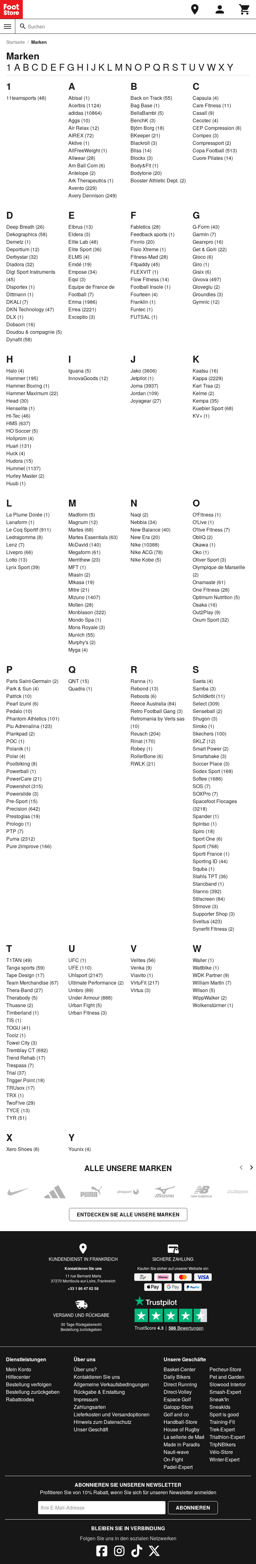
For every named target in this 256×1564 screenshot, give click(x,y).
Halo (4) (15, 370)
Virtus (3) (140, 990)
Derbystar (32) (22, 256)
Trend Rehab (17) (25, 1057)
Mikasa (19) (81, 582)
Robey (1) (141, 748)
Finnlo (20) (142, 241)
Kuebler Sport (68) (213, 408)
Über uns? (85, 1369)
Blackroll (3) (143, 142)
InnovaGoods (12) (88, 378)
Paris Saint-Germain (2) (32, 681)
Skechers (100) (209, 733)
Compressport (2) (212, 142)
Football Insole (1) (150, 286)
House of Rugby (181, 1429)
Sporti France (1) (211, 853)
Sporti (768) (206, 846)
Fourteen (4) (144, 294)
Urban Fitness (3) (87, 1012)
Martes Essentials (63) (93, 537)
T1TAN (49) (19, 960)
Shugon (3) (205, 718)
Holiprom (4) (20, 438)
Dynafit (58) (19, 339)
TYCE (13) (18, 1110)
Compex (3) (206, 135)
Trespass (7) (20, 1065)
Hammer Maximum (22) (32, 393)
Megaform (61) (84, 552)
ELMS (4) (78, 256)
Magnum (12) (83, 522)
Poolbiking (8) (21, 763)
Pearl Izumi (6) (22, 703)
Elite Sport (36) (84, 249)
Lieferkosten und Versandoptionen (112, 1414)
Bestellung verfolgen (29, 1384)
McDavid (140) (84, 544)
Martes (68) (80, 529)
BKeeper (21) (145, 135)
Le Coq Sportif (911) (28, 529)
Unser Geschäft (91, 1429)
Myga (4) (78, 649)
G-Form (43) (206, 226)
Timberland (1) (22, 1012)
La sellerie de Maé (184, 1436)
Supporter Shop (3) (214, 913)
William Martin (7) (212, 982)
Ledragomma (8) (24, 537)
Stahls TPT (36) (210, 876)
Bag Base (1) (145, 105)
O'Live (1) (203, 522)
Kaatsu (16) (205, 370)
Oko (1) (201, 552)
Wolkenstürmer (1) (213, 1005)
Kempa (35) (206, 400)
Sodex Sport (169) (213, 771)
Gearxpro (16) (208, 241)
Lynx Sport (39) (23, 567)
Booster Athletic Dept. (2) (158, 180)
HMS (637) (18, 423)
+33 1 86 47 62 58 (83, 1288)
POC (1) (15, 741)
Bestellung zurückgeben (81, 1329)
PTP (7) (14, 831)
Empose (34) (82, 271)
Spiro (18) (203, 831)
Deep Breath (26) (25, 226)
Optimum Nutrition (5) (216, 597)
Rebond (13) (144, 688)
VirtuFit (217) (144, 982)
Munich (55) (81, 634)
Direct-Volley (178, 1391)
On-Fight (173, 1459)
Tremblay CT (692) (27, 1050)
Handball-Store (180, 1421)
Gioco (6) (203, 256)
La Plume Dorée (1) (28, 514)
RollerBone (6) (146, 756)
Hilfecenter (18, 1376)
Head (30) (17, 400)
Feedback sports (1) (152, 234)
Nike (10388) (144, 544)
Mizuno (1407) (84, 597)
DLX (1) (14, 316)
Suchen (36, 26)
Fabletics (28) (145, 226)
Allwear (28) (81, 157)
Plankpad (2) (20, 733)
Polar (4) (15, 756)
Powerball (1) (21, 771)
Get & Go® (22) (210, 249)
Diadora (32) (20, 264)
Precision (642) (23, 808)
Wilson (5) (204, 990)
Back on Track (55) (151, 97)
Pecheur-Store (225, 1369)
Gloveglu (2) (206, 286)
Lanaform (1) (20, 522)
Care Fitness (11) (212, 105)
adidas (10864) (85, 112)
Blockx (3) (141, 157)
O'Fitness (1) (207, 514)
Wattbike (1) (206, 967)
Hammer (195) (22, 378)
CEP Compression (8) (217, 127)
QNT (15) (78, 681)
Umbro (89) (80, 990)
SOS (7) (201, 786)
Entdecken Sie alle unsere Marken (128, 1214)
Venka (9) (141, 967)
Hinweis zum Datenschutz (102, 1421)
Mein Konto (18, 1369)
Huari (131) (18, 445)
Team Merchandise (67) (32, 982)
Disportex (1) (20, 286)
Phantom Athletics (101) (32, 718)
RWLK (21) (142, 763)
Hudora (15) (19, 460)
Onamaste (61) (209, 582)
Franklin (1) (142, 301)
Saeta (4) (203, 681)
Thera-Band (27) (24, 990)
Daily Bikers (177, 1376)
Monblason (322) (87, 612)
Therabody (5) (21, 997)
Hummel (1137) (23, 468)
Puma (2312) (20, 838)
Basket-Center (179, 1369)
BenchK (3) (142, 120)
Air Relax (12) (83, 127)
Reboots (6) (143, 696)
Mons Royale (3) (86, 627)
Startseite (15, 42)
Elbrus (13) (80, 226)
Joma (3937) (144, 385)
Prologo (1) (18, 823)
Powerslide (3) (22, 793)
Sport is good (224, 1414)
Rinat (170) (142, 741)
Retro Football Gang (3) (156, 711)
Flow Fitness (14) (149, 279)
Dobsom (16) (20, 324)
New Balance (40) (150, 529)
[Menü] (7, 26)
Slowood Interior (227, 1384)
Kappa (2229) (208, 378)
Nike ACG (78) (146, 552)
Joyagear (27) (145, 400)
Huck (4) (15, 453)
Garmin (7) (204, 234)
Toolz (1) (16, 1035)
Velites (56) (142, 960)
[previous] (241, 1168)
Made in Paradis (182, 1444)
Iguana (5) (79, 370)
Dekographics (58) (26, 234)
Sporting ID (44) (210, 861)
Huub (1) (16, 483)
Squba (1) (203, 868)
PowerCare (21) (24, 778)
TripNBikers (222, 1444)
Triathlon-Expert (227, 1436)
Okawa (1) (204, 544)
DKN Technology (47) (30, 309)
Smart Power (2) (211, 748)
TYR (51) (16, 1117)
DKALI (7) (17, 301)
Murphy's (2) (82, 642)
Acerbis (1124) (84, 105)
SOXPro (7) (205, 793)
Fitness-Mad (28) (149, 256)
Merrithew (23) (84, 559)
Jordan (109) (144, 393)
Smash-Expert (225, 1391)
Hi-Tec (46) (18, 415)
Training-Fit (222, 1421)
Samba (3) (204, 688)
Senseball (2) (207, 711)
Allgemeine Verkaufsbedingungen (111, 1384)
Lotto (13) (16, 559)
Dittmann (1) (19, 294)
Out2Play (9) (206, 612)
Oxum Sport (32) (211, 619)
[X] (154, 1552)
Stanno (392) (207, 891)
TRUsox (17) (20, 1087)
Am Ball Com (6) (86, 165)
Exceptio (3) (81, 316)
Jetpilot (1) (142, 378)
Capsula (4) (206, 97)
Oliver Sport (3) (209, 559)
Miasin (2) (79, 574)
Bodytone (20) (146, 172)
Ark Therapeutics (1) (90, 180)
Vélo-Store (221, 1451)
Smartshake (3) (209, 756)
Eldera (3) (79, 234)
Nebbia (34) (143, 522)
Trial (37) (16, 1072)
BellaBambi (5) (147, 112)
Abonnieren (193, 1507)
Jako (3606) (143, 370)
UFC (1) (77, 960)
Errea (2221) (82, 309)
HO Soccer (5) (22, 430)
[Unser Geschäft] (195, 9)
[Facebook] (102, 1552)
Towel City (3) (21, 1042)
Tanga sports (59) (25, 967)
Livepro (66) (19, 552)
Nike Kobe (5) (145, 559)
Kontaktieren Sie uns (83, 1268)
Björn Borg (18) (147, 127)
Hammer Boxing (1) (27, 385)
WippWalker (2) (210, 997)
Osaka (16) (205, 604)
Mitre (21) (78, 589)
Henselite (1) (20, 408)
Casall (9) (203, 112)
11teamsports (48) (26, 97)
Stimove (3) (205, 906)
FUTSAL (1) (143, 316)
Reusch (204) (145, 733)
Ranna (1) (141, 681)
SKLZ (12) (204, 741)
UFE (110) (79, 967)
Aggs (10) (79, 120)
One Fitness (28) (211, 589)
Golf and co (176, 1414)
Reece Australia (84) (153, 703)
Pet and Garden (226, 1376)
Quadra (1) (80, 688)
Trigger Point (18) (25, 1080)
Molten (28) (80, 604)
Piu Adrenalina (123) (29, 726)
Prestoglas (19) (23, 816)
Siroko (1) (203, 726)
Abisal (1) (79, 97)
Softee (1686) (208, 778)
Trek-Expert (222, 1429)
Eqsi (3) (77, 279)
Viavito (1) (141, 975)
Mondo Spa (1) (84, 619)
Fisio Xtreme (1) (148, 249)
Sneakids (219, 1406)
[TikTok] (136, 1552)
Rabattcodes (20, 1399)
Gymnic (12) (206, 301)
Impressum (86, 1399)
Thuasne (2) (19, 1005)
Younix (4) (79, 1149)
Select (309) (206, 703)
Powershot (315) (24, 786)
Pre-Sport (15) (21, 801)
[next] (251, 1168)
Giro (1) (201, 264)
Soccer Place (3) (211, 763)
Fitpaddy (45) (145, 264)
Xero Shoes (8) (22, 1149)
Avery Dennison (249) (92, 195)
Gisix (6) (202, 271)
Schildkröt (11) (209, 696)
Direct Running (180, 1384)
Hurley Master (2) (25, 475)
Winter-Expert (224, 1459)
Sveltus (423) (207, 921)
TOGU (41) (18, 1027)
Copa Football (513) (215, 150)
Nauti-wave (176, 1451)
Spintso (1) (205, 823)
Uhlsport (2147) (85, 975)
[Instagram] (119, 1552)
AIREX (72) (81, 135)
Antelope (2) (82, 172)
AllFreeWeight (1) (87, 150)
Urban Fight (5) (85, 1005)
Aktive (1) (78, 142)
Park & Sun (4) (22, 688)
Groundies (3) (208, 294)
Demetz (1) (18, 241)
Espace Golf (177, 1399)
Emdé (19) (79, 264)
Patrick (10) (19, 696)
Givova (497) (207, 279)
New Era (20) (145, 537)
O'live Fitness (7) (211, 529)
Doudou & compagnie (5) (34, 331)
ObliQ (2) (203, 537)
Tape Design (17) (25, 975)
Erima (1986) (82, 301)
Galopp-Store (178, 1406)
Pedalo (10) (19, 711)
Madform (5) (81, 514)
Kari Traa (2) (206, 385)
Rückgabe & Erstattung (99, 1391)
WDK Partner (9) (211, 975)
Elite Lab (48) (83, 241)
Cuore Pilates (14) (213, 157)
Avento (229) (82, 187)
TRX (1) (15, 1095)
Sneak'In (219, 1399)
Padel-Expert (178, 1466)
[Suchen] (23, 26)
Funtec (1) (141, 309)
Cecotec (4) (205, 120)
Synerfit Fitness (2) (213, 928)
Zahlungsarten (90, 1406)
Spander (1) (206, 816)
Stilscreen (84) (209, 898)
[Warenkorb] (245, 9)
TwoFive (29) (20, 1102)
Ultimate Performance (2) (96, 982)
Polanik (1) (18, 748)
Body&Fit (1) (144, 165)
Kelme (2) (203, 393)
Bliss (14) (140, 150)
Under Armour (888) (90, 997)
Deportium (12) (22, 249)
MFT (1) (77, 567)
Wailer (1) (203, 960)
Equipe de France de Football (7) (91, 290)
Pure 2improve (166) (29, 846)
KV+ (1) (201, 415)
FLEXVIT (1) (144, 271)
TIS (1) (13, 1020)
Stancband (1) (208, 883)
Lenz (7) (15, 544)
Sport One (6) (207, 838)
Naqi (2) (139, 514)
